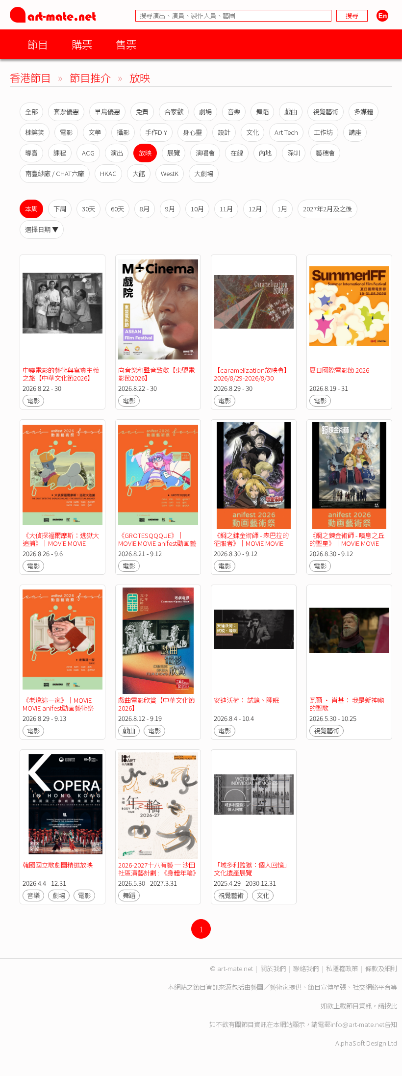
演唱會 (205, 152)
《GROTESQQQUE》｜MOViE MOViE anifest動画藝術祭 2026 (157, 543)
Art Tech (286, 132)
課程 (59, 152)
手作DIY (156, 132)
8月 (145, 208)
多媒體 (363, 111)
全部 (31, 111)
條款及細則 (381, 968)
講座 (355, 132)
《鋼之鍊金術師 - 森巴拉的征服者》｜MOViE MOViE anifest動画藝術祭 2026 (251, 543)
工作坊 (323, 132)
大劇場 (203, 173)
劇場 (205, 111)
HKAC (108, 173)
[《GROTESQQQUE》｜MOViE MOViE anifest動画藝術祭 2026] (158, 475)
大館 (138, 173)
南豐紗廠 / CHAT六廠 (54, 173)
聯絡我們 (306, 968)
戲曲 (290, 111)
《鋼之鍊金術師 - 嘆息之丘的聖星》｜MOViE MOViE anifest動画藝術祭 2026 (346, 543)
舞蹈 (262, 111)
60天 (117, 208)
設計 (224, 132)
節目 (37, 43)
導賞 (31, 152)
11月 (226, 208)
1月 (282, 208)
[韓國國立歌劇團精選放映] (62, 805)
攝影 (123, 132)
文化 (252, 132)
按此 (390, 1005)
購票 (82, 43)
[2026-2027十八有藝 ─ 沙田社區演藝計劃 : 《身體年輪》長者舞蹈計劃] (158, 805)
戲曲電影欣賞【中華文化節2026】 (156, 704)
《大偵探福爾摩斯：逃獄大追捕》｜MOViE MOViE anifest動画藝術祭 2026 (61, 543)
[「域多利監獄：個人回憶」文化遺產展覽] (254, 805)
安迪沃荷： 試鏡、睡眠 (246, 700)
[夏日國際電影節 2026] (349, 310)
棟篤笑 (34, 132)
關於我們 (273, 968)
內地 (265, 152)
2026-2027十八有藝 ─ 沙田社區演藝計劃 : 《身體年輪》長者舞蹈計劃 (157, 872)
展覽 (173, 152)
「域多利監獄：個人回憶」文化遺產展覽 (252, 868)
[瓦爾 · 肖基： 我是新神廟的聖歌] (349, 641)
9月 (170, 208)
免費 (142, 111)
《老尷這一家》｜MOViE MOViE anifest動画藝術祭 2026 (58, 707)
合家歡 (173, 111)
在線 (236, 152)
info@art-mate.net (357, 1024)
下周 (59, 208)
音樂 (233, 111)
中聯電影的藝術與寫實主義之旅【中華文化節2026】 (61, 374)
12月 (255, 208)
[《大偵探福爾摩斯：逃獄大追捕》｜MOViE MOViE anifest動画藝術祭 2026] (62, 475)
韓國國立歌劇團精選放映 (58, 865)
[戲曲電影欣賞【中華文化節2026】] (158, 641)
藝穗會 (325, 152)
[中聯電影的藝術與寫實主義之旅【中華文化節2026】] (62, 310)
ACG (88, 152)
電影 (66, 132)
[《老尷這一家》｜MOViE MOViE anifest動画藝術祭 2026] (62, 641)
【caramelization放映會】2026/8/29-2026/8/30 (252, 374)
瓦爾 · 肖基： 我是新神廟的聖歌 (346, 704)
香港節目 (30, 77)
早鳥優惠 (107, 111)
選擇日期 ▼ (41, 229)
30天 (88, 208)
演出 (116, 152)
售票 (126, 43)
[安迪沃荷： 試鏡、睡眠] (254, 641)
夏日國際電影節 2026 (339, 370)
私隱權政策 (342, 968)
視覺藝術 (325, 111)
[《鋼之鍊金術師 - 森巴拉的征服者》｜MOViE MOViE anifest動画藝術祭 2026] (254, 475)
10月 (197, 208)
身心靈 (192, 132)
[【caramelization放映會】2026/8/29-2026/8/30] (254, 310)
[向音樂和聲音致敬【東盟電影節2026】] (158, 310)
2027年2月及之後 (327, 208)
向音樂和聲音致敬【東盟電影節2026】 (156, 374)
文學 (94, 132)
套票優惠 (66, 111)
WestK (169, 173)
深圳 (293, 152)
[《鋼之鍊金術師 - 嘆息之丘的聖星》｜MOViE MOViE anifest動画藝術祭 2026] (349, 475)
